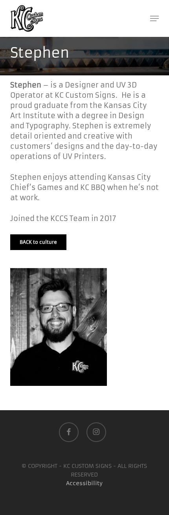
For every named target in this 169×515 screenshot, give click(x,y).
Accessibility (84, 483)
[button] (154, 18)
